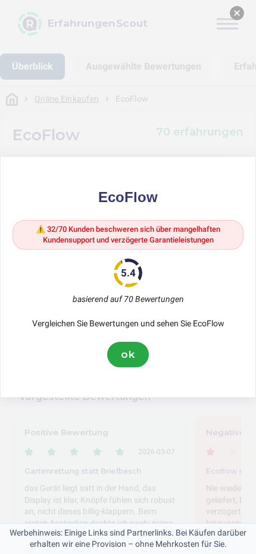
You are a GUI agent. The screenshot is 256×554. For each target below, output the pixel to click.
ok (128, 354)
